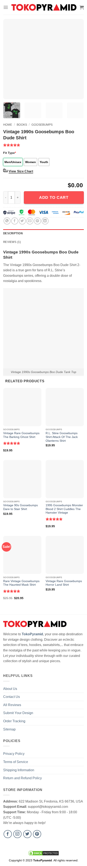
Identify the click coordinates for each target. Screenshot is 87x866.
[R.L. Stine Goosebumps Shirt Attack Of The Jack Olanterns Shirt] (65, 407)
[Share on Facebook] (14, 220)
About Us (10, 689)
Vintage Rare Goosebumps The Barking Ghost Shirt (21, 435)
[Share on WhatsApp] (7, 220)
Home (7, 124)
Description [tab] (13, 233)
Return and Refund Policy (22, 778)
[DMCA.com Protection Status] (43, 853)
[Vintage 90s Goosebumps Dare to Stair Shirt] (22, 479)
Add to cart (53, 197)
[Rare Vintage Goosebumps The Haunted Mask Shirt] (22, 555)
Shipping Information (18, 770)
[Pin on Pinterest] (37, 220)
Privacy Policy (13, 753)
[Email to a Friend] (29, 220)
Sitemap (9, 729)
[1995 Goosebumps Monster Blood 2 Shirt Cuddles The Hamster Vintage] (65, 479)
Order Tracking (14, 721)
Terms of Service (15, 762)
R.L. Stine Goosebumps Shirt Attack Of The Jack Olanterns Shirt (62, 437)
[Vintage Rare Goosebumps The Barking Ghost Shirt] (22, 407)
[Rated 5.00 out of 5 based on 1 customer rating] (43, 145)
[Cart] (82, 7)
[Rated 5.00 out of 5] (11, 443)
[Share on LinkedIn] (45, 220)
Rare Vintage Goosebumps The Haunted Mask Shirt (21, 583)
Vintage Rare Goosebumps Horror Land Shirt (64, 583)
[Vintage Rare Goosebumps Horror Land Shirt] (65, 555)
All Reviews (12, 705)
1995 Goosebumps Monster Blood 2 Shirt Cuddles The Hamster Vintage (64, 509)
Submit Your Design (18, 713)
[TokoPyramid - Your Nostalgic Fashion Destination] (43, 7)
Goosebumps (42, 124)
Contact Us (11, 697)
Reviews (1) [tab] (12, 242)
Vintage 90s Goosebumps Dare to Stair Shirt (20, 507)
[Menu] (5, 7)
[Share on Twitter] (22, 220)
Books (22, 124)
